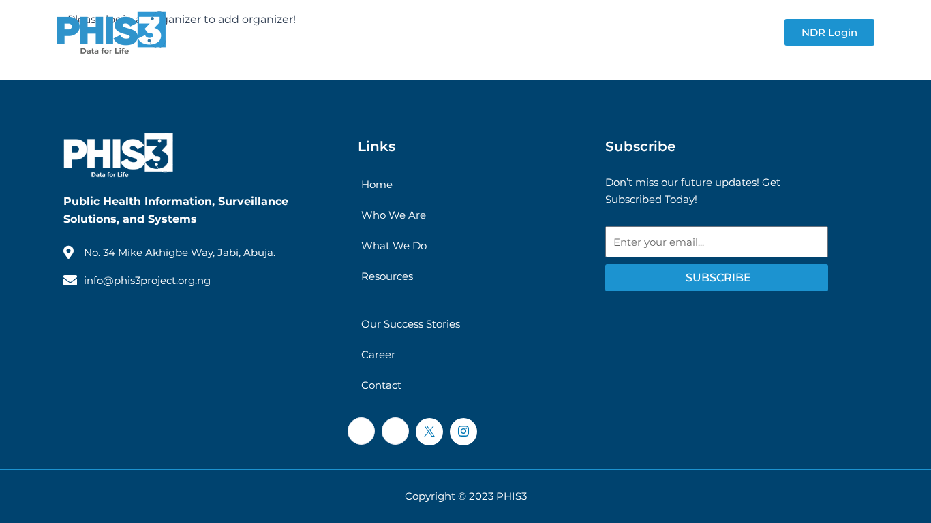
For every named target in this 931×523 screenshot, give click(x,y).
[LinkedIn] (395, 431)
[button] (356, 32)
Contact (738, 32)
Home (377, 184)
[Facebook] (361, 431)
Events (663, 32)
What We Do (394, 245)
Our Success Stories (556, 32)
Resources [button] (425, 32)
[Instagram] (463, 431)
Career (378, 354)
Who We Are (393, 214)
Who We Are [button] (314, 32)
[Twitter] (429, 431)
